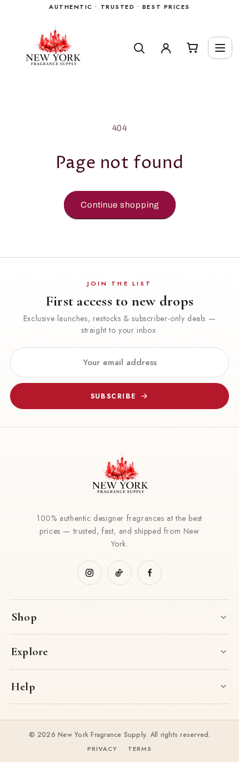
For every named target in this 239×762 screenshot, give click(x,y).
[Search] (139, 48)
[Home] (65, 48)
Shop (24, 617)
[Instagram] (89, 573)
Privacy (102, 749)
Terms (140, 749)
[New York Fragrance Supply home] (119, 475)
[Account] (166, 48)
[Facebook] (149, 573)
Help (23, 687)
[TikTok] (119, 573)
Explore (29, 651)
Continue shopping (120, 204)
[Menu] (220, 48)
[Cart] (192, 48)
